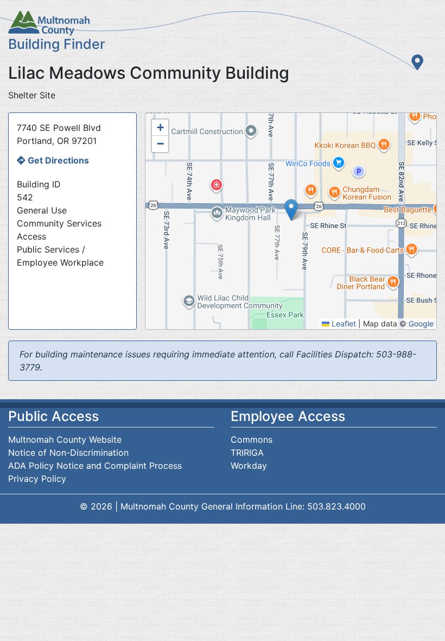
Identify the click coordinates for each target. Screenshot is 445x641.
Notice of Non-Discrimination (68, 452)
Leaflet (342, 323)
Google (421, 323)
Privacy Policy (37, 478)
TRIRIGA (247, 452)
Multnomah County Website (65, 439)
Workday (249, 465)
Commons (251, 439)
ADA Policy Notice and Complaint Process (95, 465)
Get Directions (58, 160)
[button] (291, 210)
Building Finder (56, 44)
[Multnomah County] (222, 23)
